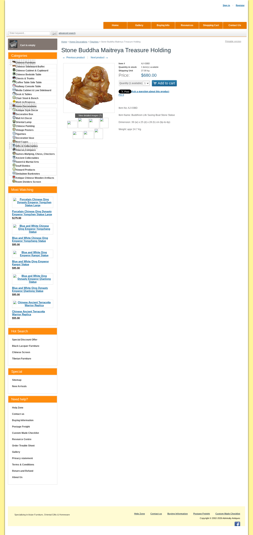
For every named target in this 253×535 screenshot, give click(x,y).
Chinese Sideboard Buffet (30, 66)
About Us (17, 477)
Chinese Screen (21, 352)
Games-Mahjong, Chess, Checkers (35, 154)
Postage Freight (21, 426)
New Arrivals (19, 386)
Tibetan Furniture (21, 358)
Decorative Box (24, 114)
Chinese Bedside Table (28, 74)
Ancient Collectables (27, 158)
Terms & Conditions (23, 464)
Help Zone (17, 407)
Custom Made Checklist (25, 433)
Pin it (121, 95)
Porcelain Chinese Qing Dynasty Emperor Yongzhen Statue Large (32, 213)
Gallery (16, 452)
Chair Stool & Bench (27, 98)
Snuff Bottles (23, 165)
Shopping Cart (211, 25)
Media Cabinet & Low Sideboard (33, 90)
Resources (187, 25)
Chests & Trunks (25, 78)
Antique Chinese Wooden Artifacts (34, 178)
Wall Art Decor (24, 118)
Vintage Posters (25, 130)
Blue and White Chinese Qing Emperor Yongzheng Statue (30, 239)
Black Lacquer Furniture (25, 346)
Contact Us (234, 25)
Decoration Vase (25, 138)
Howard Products (25, 169)
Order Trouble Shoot (23, 445)
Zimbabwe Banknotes (28, 173)
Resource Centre (21, 439)
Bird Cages (22, 142)
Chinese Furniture (25, 62)
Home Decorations (78, 42)
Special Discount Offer (24, 339)
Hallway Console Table (28, 86)
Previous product (73, 57)
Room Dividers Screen (28, 182)
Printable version (233, 41)
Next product (100, 57)
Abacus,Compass (26, 150)
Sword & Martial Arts (27, 162)
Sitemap (16, 380)
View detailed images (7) (90, 115)
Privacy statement (22, 458)
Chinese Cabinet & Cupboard (32, 70)
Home (64, 42)
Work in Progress (25, 102)
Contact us (18, 414)
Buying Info (163, 25)
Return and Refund (22, 471)
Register (240, 5)
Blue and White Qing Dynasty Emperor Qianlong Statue (30, 289)
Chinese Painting (25, 126)
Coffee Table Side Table (29, 82)
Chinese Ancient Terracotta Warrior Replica (28, 313)
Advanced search (67, 33)
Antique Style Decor (27, 110)
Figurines (94, 42)
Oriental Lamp (23, 122)
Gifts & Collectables (26, 146)
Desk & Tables (24, 94)
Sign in (226, 5)
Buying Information (22, 420)
